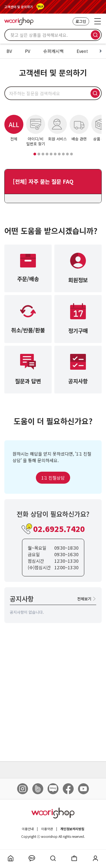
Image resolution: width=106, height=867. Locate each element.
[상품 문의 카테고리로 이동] (51, 154)
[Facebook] (68, 788)
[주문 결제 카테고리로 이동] (59, 154)
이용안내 (28, 829)
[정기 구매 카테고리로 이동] (63, 154)
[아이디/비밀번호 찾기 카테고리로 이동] (39, 154)
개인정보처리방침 (72, 829)
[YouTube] (83, 788)
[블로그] (53, 788)
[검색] (95, 35)
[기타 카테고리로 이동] (71, 154)
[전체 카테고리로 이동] (34, 154)
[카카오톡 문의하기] (40, 7)
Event (82, 51)
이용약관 (47, 829)
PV (27, 51)
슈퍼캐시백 (53, 51)
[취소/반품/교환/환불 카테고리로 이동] (55, 154)
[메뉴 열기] (97, 21)
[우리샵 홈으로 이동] (18, 21)
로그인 (81, 21)
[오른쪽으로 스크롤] (100, 51)
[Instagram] (22, 788)
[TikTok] (37, 788)
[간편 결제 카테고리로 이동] (67, 154)
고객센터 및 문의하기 (18, 7)
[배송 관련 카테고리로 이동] (47, 154)
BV (9, 51)
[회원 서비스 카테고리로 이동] (43, 154)
